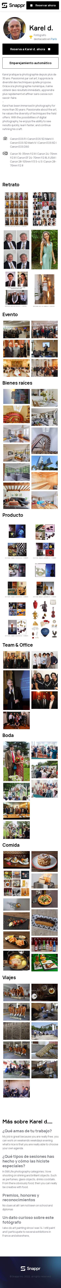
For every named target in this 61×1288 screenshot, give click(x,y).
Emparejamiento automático (31, 63)
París (54, 39)
